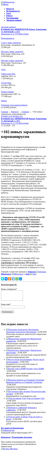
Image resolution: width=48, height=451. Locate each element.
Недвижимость (7, 38)
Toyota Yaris (6, 83)
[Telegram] (13, 278)
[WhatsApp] (16, 278)
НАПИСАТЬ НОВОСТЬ (12, 116)
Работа (4, 101)
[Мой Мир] (20, 278)
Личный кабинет (8, 27)
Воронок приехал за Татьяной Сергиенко (24, 382)
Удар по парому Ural (35, 398)
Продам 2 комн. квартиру (12, 52)
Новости (15, 112)
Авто (3, 69)
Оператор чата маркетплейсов (14, 105)
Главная (4, 112)
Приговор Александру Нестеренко (21, 332)
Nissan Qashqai (7, 92)
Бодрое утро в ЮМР (35, 369)
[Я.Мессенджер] (2, 278)
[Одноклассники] (9, 278)
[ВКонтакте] (6, 278)
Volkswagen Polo (8, 74)
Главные (25, 112)
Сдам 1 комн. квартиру (11, 43)
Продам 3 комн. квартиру (12, 60)
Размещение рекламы (22, 437)
